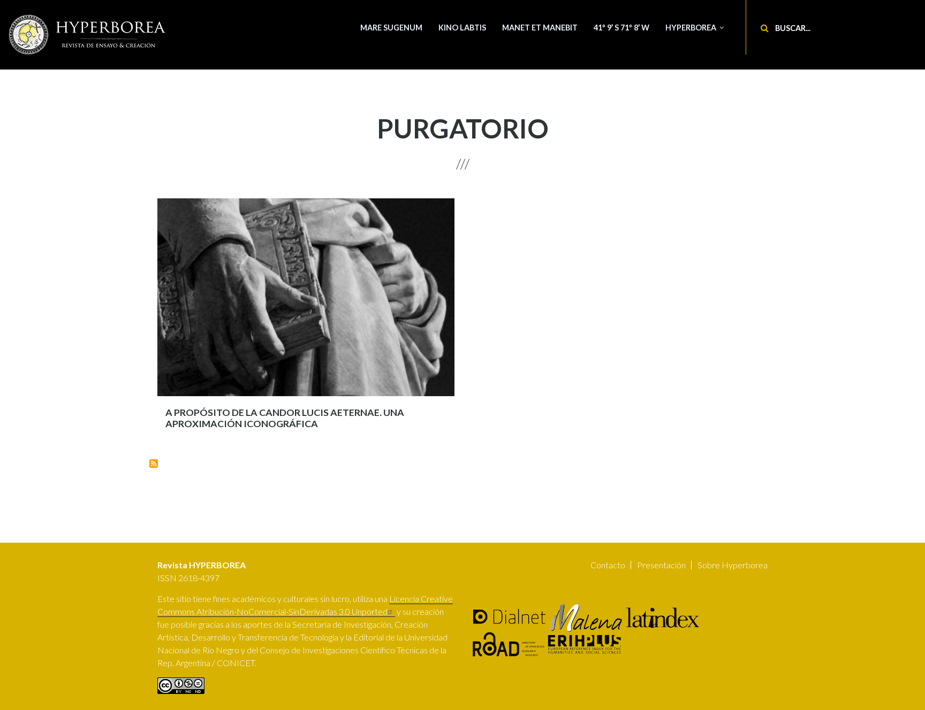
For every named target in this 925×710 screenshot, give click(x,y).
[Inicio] (88, 34)
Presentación (661, 565)
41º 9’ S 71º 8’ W (621, 27)
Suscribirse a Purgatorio (153, 463)
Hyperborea (690, 27)
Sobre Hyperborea (732, 565)
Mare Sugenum (391, 27)
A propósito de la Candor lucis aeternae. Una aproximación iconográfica (284, 418)
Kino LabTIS (462, 27)
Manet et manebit (540, 27)
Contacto (607, 565)
